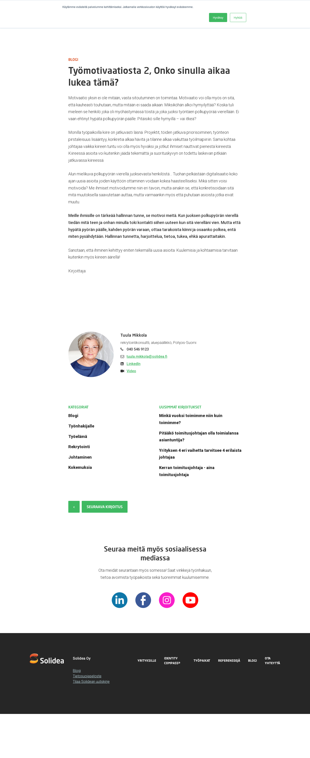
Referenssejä (229, 660)
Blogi (73, 415)
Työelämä (77, 436)
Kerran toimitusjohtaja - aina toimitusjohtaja (186, 471)
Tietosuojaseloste (87, 676)
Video (131, 371)
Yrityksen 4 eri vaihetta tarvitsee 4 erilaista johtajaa (200, 454)
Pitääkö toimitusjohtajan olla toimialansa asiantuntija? (199, 436)
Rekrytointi (79, 446)
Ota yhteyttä (272, 660)
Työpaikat (202, 660)
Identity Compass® (172, 660)
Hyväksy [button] (218, 17)
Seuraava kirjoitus (105, 507)
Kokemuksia (80, 467)
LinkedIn (133, 364)
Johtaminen (80, 457)
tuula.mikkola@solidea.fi (147, 356)
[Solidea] (47, 659)
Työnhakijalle (81, 426)
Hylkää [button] (238, 17)
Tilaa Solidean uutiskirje (91, 681)
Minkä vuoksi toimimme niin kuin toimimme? (190, 419)
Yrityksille (147, 660)
